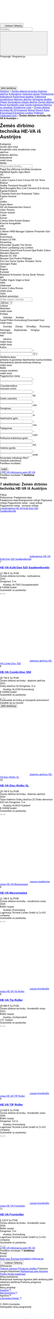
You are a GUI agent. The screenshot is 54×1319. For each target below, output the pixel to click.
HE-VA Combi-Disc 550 (15, 672)
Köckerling (18, 113)
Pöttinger (39, 113)
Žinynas (15, 1258)
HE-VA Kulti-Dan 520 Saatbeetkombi (24, 567)
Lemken (29, 113)
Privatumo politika (27, 1268)
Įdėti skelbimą (8, 706)
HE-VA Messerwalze (13, 892)
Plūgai (3, 102)
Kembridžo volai (15, 105)
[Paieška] (23, 43)
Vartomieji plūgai (31, 94)
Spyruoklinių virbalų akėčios (23, 102)
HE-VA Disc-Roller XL (14, 785)
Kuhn (47, 110)
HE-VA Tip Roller (11, 1000)
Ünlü (14, 115)
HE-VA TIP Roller (11, 1104)
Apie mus (5, 1258)
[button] (27, 72)
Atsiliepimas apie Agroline (34, 1271)
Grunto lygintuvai (34, 105)
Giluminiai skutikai (42, 99)
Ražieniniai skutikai (23, 96)
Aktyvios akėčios (23, 99)
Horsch (39, 110)
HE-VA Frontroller (12, 1214)
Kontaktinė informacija (32, 1258)
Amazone (22, 110)
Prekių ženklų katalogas (13, 1274)
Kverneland (6, 113)
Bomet (31, 110)
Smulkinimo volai (22, 107)
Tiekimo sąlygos (8, 1268)
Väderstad (5, 115)
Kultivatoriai (15, 94)
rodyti (4, 469)
